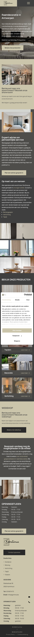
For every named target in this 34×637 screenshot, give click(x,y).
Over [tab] (27, 300)
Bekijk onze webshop (14, 430)
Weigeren (17, 341)
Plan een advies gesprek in (14, 173)
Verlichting (7, 215)
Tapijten (7, 350)
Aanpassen (15, 335)
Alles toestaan (17, 330)
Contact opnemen (14, 552)
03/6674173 (10, 591)
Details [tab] (17, 300)
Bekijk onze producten (12, 48)
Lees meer (24, 350)
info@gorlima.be (13, 595)
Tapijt (5, 217)
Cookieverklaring (22, 634)
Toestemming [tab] (6, 300)
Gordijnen (8, 562)
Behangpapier (8, 212)
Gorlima (19, 627)
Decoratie (8, 373)
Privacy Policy (10, 634)
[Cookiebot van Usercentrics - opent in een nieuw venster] (24, 295)
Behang (7, 565)
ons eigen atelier (18, 188)
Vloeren (7, 575)
